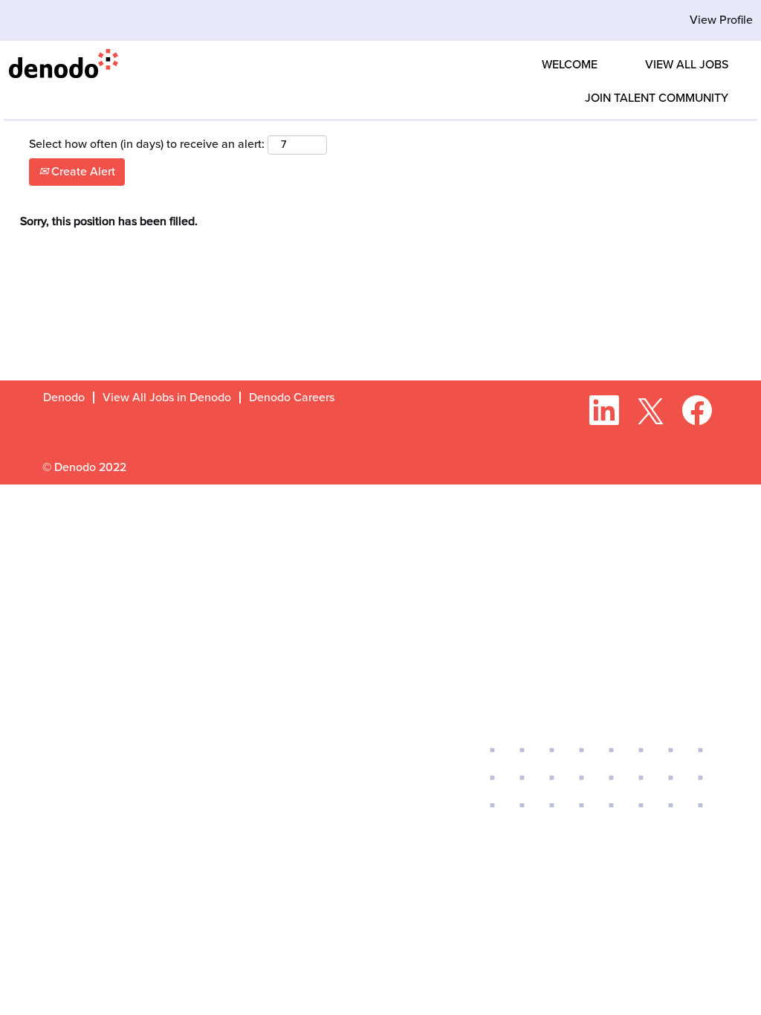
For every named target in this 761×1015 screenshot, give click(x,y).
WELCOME (570, 65)
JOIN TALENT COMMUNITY (656, 98)
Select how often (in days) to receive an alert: (147, 144)
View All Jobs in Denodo (167, 397)
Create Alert (81, 172)
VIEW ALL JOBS (686, 65)
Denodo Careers (291, 397)
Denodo (64, 397)
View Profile (721, 20)
